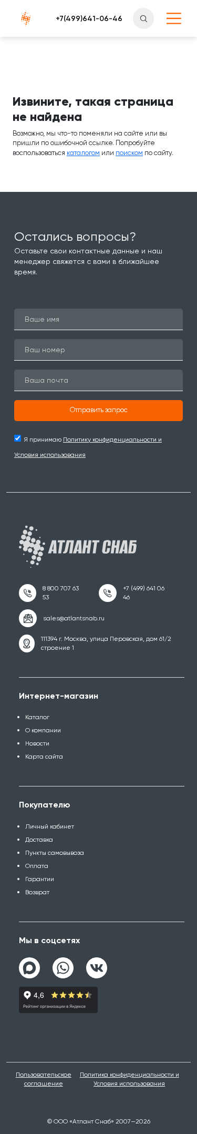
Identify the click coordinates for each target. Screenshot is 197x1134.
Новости (37, 743)
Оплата (36, 866)
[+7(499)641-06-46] (89, 18)
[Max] (29, 967)
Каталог (37, 717)
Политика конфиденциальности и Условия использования (129, 1079)
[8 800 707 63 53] (52, 593)
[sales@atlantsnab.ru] (62, 618)
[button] (98, 410)
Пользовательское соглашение (43, 1079)
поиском (129, 153)
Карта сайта (44, 756)
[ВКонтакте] (96, 963)
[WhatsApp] (63, 963)
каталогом (83, 153)
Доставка (39, 839)
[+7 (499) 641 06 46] (135, 593)
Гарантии (39, 879)
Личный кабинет (49, 826)
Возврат (37, 892)
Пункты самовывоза (54, 852)
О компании (43, 730)
